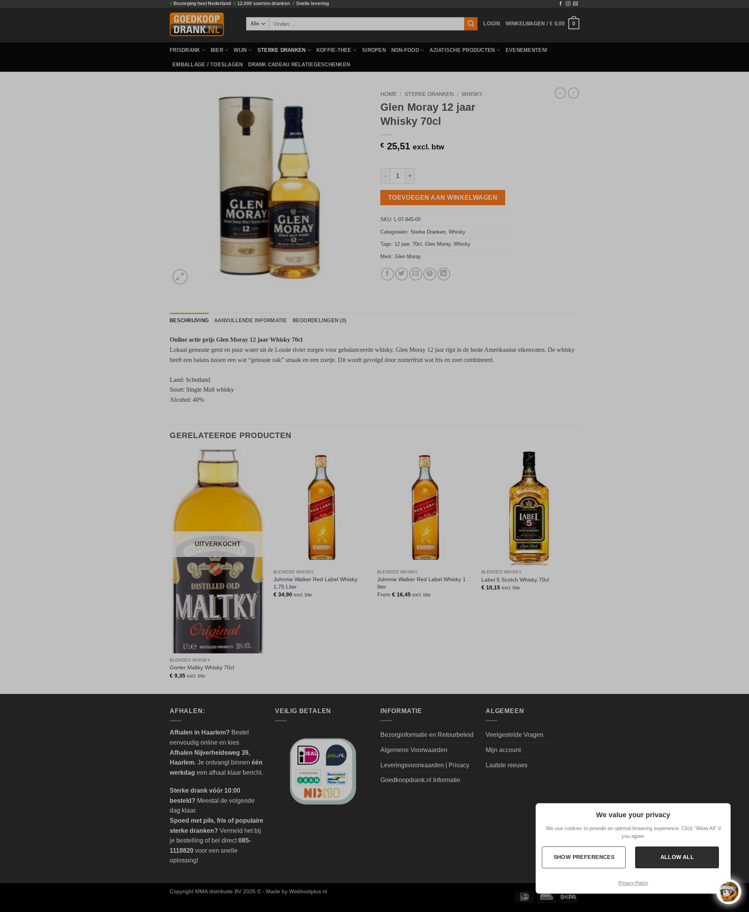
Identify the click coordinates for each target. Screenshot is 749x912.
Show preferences (583, 857)
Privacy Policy (633, 883)
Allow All (677, 857)
